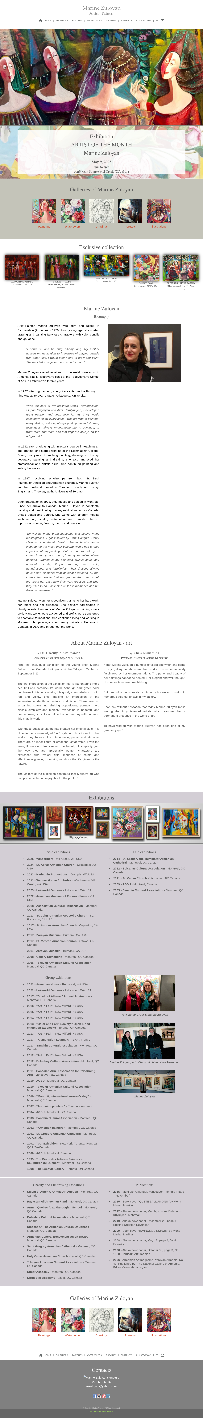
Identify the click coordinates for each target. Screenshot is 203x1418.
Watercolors (94, 20)
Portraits (126, 20)
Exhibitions (62, 20)
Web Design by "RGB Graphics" (101, 1411)
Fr (157, 20)
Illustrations (143, 20)
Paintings (77, 20)
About (48, 20)
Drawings (111, 20)
